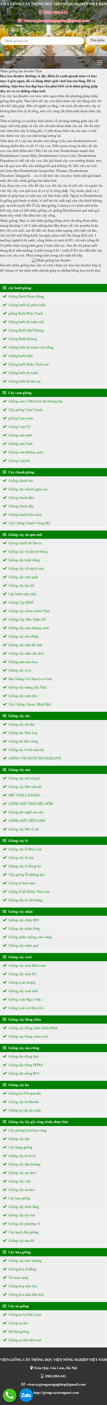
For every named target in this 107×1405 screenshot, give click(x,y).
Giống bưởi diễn (20, 356)
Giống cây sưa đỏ (21, 1241)
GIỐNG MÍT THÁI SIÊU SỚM (30, 804)
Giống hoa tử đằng (22, 1269)
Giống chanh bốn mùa (24, 515)
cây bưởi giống (19, 288)
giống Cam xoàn (20, 418)
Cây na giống (18, 1306)
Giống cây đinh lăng (23, 1207)
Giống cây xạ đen (21, 1190)
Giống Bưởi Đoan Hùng (26, 296)
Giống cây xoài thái (23, 991)
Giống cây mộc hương (24, 1261)
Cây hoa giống (19, 1252)
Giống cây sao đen (22, 1173)
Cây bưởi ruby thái (22, 594)
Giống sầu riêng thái (23, 1056)
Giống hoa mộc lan (22, 1286)
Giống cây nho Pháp (23, 636)
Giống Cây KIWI (20, 602)
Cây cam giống (19, 393)
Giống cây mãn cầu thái (26, 653)
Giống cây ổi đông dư (24, 866)
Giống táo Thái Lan (23, 733)
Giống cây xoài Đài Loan (27, 965)
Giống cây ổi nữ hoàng (25, 900)
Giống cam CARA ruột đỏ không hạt (35, 401)
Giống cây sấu (19, 1139)
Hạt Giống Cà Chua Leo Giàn (30, 679)
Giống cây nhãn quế (23, 945)
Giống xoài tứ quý (22, 982)
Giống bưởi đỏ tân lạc (24, 381)
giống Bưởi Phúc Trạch (25, 313)
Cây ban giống (19, 1198)
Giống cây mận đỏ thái (25, 645)
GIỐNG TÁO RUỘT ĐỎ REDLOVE (34, 758)
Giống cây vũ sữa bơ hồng (27, 551)
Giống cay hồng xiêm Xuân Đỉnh (33, 1028)
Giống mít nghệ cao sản (26, 812)
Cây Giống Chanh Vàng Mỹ (29, 523)
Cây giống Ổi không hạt (26, 875)
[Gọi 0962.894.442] (9, 1395)
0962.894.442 (55, 12)
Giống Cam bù (19, 461)
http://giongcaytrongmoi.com (56, 1392)
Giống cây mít (18, 770)
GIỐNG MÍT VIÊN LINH (26, 821)
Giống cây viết (19, 1181)
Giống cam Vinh (20, 444)
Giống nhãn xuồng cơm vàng (30, 937)
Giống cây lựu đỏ (21, 585)
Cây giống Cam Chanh (25, 410)
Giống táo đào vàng (23, 741)
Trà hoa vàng (18, 1278)
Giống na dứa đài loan (24, 1340)
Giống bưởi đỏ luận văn (26, 322)
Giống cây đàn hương (24, 1164)
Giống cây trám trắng (24, 560)
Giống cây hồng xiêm (24, 1019)
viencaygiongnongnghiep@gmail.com (55, 20)
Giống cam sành (20, 435)
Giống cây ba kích (22, 1156)
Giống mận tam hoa (23, 662)
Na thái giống (18, 1331)
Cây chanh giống (20, 472)
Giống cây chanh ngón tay (28, 489)
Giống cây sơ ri (19, 670)
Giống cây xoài (19, 957)
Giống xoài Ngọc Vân (24, 999)
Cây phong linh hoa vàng (27, 1130)
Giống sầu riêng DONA (25, 1065)
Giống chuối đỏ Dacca (25, 543)
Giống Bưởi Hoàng (22, 339)
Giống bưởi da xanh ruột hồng (31, 347)
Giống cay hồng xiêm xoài (28, 1036)
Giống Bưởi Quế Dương (26, 330)
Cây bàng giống (20, 1147)
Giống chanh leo (20, 481)
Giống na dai (18, 1323)
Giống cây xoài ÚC (22, 974)
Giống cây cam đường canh (28, 628)
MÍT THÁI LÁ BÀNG (24, 795)
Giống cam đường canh (25, 452)
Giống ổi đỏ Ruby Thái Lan (29, 891)
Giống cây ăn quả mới (24, 534)
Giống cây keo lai (21, 1215)
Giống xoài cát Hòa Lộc (26, 1008)
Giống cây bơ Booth (23, 1102)
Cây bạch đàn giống (23, 1232)
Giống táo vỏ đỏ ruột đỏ (26, 750)
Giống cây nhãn (20, 911)
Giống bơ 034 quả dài (24, 1093)
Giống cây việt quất (23, 577)
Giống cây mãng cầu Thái (27, 687)
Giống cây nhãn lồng (24, 928)
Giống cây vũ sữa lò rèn (26, 568)
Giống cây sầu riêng (23, 1048)
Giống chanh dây (21, 506)
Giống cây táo (18, 716)
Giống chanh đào (21, 498)
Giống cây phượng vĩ (24, 1224)
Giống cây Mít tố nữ (23, 829)
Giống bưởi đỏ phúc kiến (27, 305)
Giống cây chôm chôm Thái (29, 611)
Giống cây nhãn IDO (23, 920)
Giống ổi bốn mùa (21, 883)
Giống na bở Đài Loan (24, 1314)
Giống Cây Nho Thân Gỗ (27, 619)
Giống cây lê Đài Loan (25, 849)
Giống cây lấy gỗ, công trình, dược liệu (37, 1122)
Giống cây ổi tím (20, 858)
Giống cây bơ (18, 1085)
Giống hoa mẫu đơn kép (26, 1294)
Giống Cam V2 (19, 427)
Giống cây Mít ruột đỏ (25, 787)
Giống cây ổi (17, 841)
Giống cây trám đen (23, 696)
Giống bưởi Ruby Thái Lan (28, 364)
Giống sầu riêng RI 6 (23, 1073)
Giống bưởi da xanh (23, 373)
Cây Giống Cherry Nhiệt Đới (29, 704)
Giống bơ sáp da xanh (24, 1110)
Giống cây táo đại (21, 724)
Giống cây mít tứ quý (24, 778)
